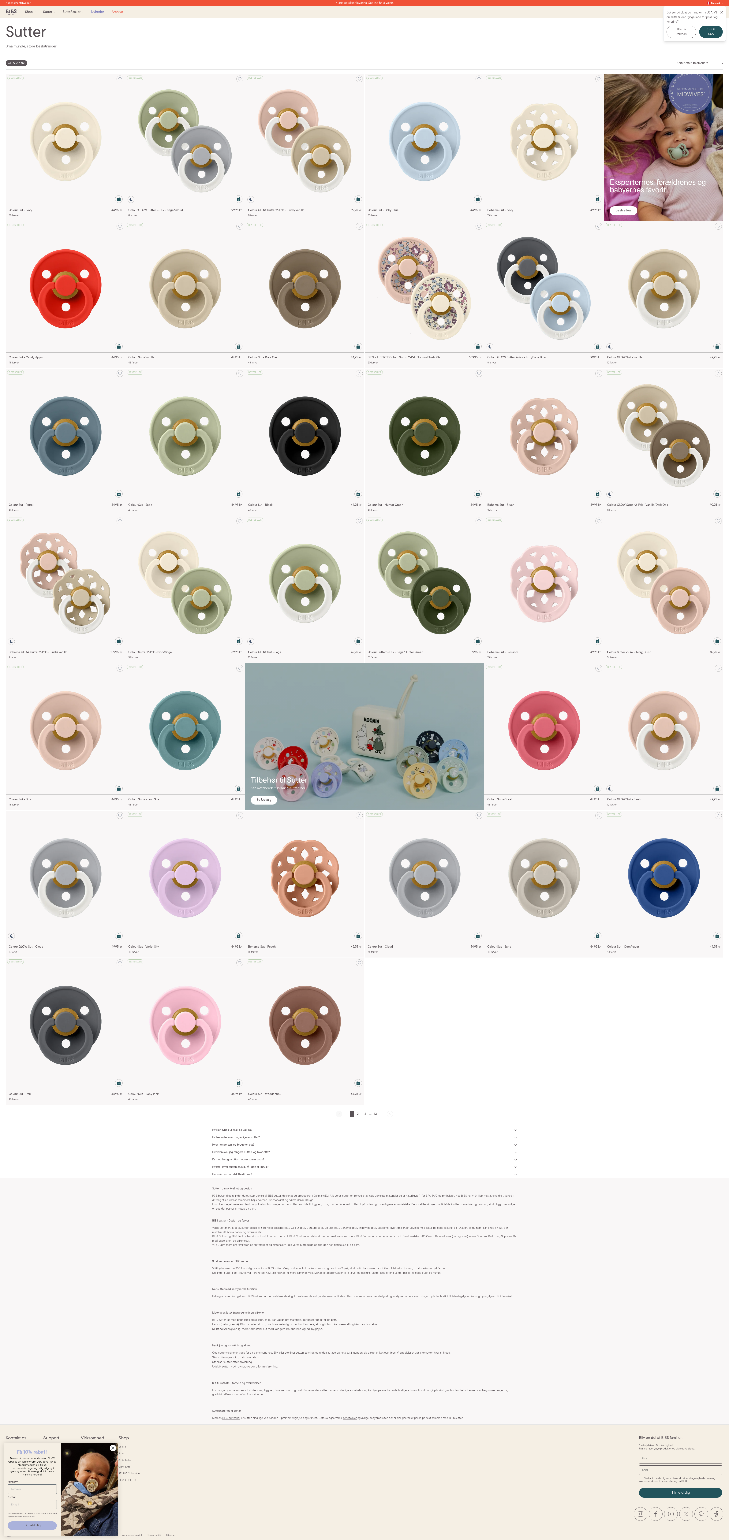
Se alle (122, 1447)
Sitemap (170, 1535)
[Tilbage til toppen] (719, 1530)
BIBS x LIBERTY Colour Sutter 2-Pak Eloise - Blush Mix (404, 357)
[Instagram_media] (640, 1514)
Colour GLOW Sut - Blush (624, 799)
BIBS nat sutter (257, 1296)
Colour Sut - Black (260, 505)
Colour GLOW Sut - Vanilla (625, 357)
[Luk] (721, 12)
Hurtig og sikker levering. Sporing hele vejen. (364, 3)
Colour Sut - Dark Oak (263, 357)
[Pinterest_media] (701, 1514)
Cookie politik (154, 1535)
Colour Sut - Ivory (20, 210)
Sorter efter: (684, 63)
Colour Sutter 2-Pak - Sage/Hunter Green (395, 652)
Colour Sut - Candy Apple (26, 357)
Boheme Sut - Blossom (502, 652)
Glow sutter (124, 1467)
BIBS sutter (274, 1196)
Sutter (121, 1453)
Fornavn (13, 1481)
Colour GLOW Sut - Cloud (26, 946)
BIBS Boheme (342, 1228)
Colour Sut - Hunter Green (385, 505)
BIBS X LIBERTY (127, 1480)
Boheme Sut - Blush (500, 505)
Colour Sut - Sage (140, 505)
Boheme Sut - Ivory (500, 210)
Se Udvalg (263, 800)
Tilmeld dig (680, 1493)
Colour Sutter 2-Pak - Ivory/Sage (150, 652)
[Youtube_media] (671, 1514)
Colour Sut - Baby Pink (143, 1094)
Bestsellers (623, 210)
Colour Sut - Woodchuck (264, 1094)
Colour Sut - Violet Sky (143, 946)
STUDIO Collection (129, 1473)
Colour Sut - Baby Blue (383, 210)
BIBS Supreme (380, 1228)
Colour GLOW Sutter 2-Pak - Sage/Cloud (155, 210)
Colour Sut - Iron (20, 1094)
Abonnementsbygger (18, 3)
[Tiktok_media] (716, 1514)
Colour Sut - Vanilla (141, 357)
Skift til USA (711, 32)
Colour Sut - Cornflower (623, 946)
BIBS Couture (308, 1228)
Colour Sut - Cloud (380, 946)
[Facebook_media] (655, 1514)
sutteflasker (350, 1418)
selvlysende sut (307, 1296)
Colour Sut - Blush (21, 799)
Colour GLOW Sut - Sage (264, 652)
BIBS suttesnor (231, 1418)
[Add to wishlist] (120, 79)
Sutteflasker (125, 1460)
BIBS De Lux (325, 1228)
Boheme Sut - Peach (262, 946)
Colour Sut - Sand (499, 946)
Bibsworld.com (225, 1196)
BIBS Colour (291, 1228)
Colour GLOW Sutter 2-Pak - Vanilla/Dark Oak (637, 505)
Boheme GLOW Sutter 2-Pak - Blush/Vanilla (38, 652)
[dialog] (16, 63)
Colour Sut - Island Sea (143, 799)
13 (375, 1114)
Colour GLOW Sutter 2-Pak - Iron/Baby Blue (516, 357)
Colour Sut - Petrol (21, 505)
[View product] (119, 199)
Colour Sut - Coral (499, 799)
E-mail (12, 1497)
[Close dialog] (113, 1448)
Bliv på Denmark (681, 32)
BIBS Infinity (359, 1228)
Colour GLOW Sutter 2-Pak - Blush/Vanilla (276, 210)
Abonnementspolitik (132, 1535)
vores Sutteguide (303, 1245)
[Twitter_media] (686, 1514)
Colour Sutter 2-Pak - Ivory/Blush (629, 652)
